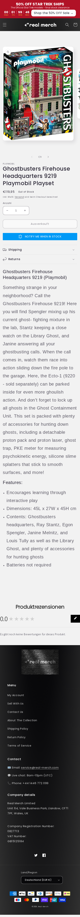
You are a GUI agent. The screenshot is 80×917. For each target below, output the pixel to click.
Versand (19, 197)
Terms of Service (19, 745)
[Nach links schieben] (32, 157)
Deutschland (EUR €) (38, 880)
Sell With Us (15, 703)
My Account (15, 695)
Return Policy (16, 737)
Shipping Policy (17, 729)
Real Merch (43, 906)
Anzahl (7, 203)
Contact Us (15, 712)
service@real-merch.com (40, 767)
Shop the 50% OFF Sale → (53, 13)
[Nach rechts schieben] (48, 157)
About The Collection (22, 720)
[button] (5, 25)
